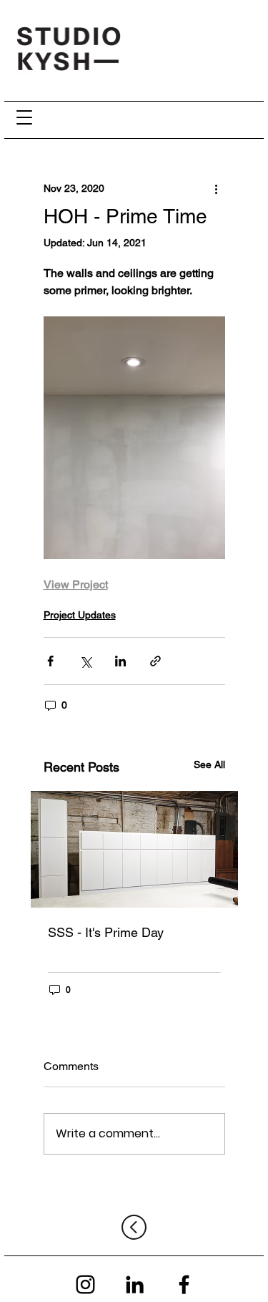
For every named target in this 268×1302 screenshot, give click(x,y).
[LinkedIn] (134, 1284)
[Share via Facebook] (50, 661)
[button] (24, 117)
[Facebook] (184, 1284)
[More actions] (216, 188)
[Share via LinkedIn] (120, 661)
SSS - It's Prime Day (106, 932)
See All (209, 764)
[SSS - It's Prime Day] (134, 849)
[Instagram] (85, 1284)
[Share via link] (155, 661)
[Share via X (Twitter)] (85, 661)
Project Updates (80, 615)
